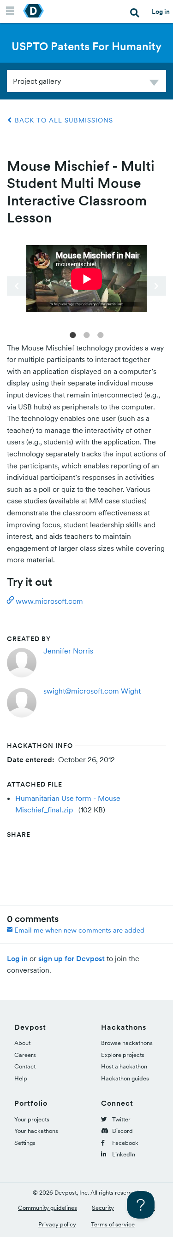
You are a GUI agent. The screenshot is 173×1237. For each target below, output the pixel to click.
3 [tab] (100, 334)
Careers (25, 1055)
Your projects (31, 1119)
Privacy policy (57, 1224)
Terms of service (113, 1224)
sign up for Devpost (71, 958)
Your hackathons (36, 1131)
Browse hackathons (127, 1043)
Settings (25, 1143)
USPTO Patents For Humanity (86, 46)
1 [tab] (73, 334)
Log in (161, 11)
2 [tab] (86, 334)
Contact (25, 1066)
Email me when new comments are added (78, 930)
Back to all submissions (62, 120)
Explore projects (122, 1055)
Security (103, 1208)
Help (20, 1078)
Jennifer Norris (68, 650)
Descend (154, 84)
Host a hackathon (124, 1066)
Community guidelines (47, 1208)
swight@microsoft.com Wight (92, 690)
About (22, 1043)
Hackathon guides (125, 1078)
